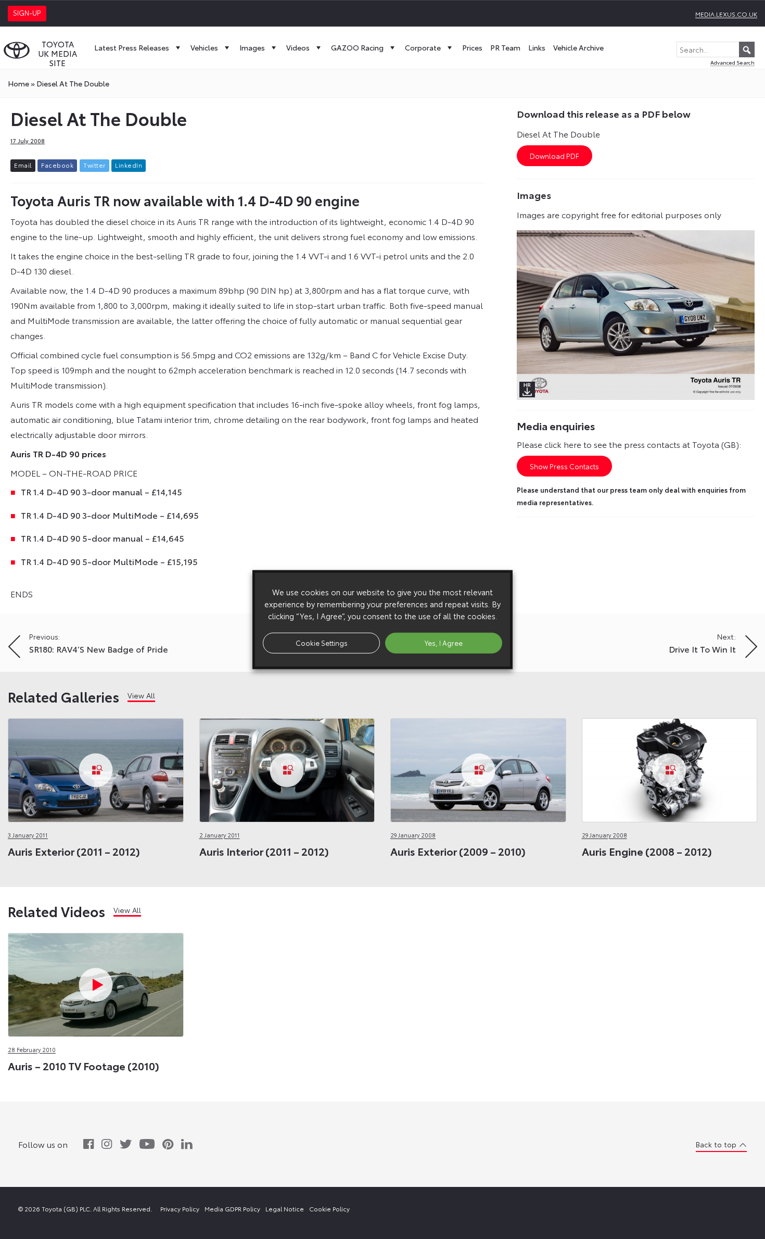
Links (536, 47)
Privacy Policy (179, 1208)
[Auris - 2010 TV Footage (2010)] (95, 982)
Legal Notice (284, 1208)
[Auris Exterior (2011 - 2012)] (95, 767)
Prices (472, 47)
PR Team (505, 47)
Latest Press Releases (131, 47)
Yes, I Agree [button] (444, 642)
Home (18, 83)
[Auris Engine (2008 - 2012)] (669, 767)
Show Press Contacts (564, 466)
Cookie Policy (329, 1208)
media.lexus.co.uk (726, 13)
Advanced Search (732, 62)
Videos (298, 47)
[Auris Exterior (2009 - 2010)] (478, 767)
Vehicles (204, 47)
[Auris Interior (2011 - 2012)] (287, 767)
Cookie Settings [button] (322, 642)
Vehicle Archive (578, 47)
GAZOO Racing (357, 47)
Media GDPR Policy (232, 1208)
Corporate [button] (423, 47)
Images (252, 47)
